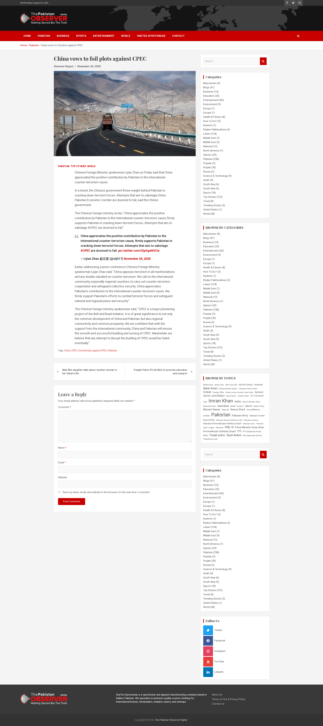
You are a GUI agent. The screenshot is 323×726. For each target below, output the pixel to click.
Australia (258, 384)
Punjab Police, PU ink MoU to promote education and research (160, 371)
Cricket (207, 392)
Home (27, 35)
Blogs (206, 87)
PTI (239, 431)
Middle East (209, 137)
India (238, 401)
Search (263, 61)
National (207, 146)
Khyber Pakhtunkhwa (214, 129)
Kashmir (207, 125)
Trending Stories (212, 205)
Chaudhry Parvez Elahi (248, 389)
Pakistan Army (240, 415)
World (125, 35)
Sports (81, 35)
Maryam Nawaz (211, 409)
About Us (217, 694)
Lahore (248, 406)
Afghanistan (208, 385)
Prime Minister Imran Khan (249, 427)
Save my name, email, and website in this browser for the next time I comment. (106, 492)
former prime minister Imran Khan (239, 392)
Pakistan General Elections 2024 (229, 420)
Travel (206, 201)
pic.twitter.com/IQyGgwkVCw (138, 250)
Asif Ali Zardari (246, 385)
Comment (64, 407)
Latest (206, 133)
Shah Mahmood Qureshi (252, 435)
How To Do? (210, 121)
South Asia (209, 184)
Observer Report (64, 66)
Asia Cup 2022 (231, 385)
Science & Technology (215, 175)
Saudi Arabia (233, 435)
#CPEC (85, 250)
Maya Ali (225, 410)
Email (62, 462)
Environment (210, 104)
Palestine (219, 428)
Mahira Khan (259, 406)
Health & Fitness (212, 116)
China (67, 350)
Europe (207, 108)
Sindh (206, 180)
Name (62, 447)
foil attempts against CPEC (92, 350)
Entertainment (103, 35)
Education (208, 95)
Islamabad (223, 405)
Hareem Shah (243, 396)
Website (62, 477)
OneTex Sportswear (151, 35)
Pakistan (44, 35)
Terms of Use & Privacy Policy (228, 699)
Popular (207, 163)
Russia (207, 171)
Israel (233, 406)
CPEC (74, 350)
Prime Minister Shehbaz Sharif (219, 431)
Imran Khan (220, 401)
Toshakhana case (210, 439)
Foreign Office (218, 392)
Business (63, 35)
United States (210, 209)
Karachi (240, 406)
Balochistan (209, 83)
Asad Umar (219, 385)
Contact (178, 35)
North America (211, 150)
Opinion (207, 154)
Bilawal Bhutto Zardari (228, 389)
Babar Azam (210, 388)
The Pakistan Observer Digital (171, 719)
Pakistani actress (251, 420)
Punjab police (217, 435)
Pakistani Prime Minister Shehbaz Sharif (222, 423)
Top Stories (78, 166)
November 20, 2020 (89, 66)
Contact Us (218, 703)
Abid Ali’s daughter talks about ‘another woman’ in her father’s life (89, 371)
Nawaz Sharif (238, 409)
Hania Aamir (231, 396)
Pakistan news (249, 424)
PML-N (229, 427)
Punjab (207, 167)
